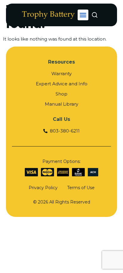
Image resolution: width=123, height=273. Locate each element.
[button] (83, 15)
